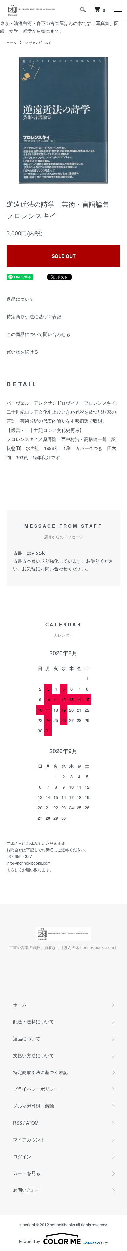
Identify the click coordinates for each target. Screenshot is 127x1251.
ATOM (32, 1122)
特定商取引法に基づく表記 (34, 316)
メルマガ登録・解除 (33, 1105)
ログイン (22, 1156)
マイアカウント (29, 1139)
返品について (20, 299)
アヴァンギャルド (38, 42)
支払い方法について (33, 1055)
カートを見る (26, 1173)
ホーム (11, 42)
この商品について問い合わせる (38, 334)
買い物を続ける (22, 351)
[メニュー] (117, 10)
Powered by (29, 1241)
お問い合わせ (26, 1190)
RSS (17, 1122)
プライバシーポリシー (36, 1088)
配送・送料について (33, 1021)
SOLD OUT (64, 256)
